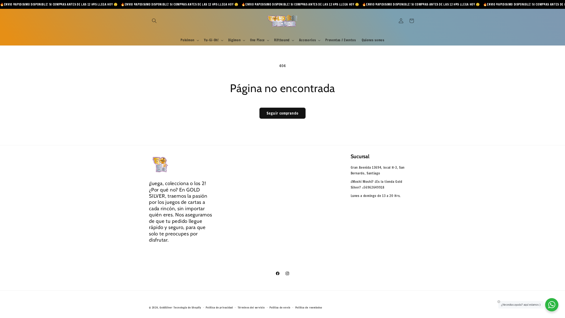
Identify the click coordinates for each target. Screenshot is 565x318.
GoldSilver (166, 307)
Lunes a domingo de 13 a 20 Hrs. (376, 195)
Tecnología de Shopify (187, 307)
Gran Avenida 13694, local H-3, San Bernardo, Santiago (378, 170)
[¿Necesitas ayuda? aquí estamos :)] (551, 304)
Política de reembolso (308, 307)
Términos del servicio (251, 307)
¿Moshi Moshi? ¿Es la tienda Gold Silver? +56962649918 (376, 184)
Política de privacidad (219, 307)
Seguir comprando (282, 113)
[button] (154, 20)
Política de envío (279, 307)
